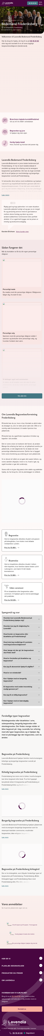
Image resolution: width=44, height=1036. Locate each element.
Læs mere (5, 195)
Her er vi (6, 958)
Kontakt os (22, 1009)
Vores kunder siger (22, 231)
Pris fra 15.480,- (10, 548)
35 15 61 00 (32, 3)
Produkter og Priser (12, 973)
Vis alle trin (22, 396)
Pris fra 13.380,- (10, 575)
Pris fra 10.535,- (10, 600)
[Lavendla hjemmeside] (8, 3)
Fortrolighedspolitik (23, 1028)
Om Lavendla (8, 980)
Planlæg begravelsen (13, 966)
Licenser (33, 1028)
